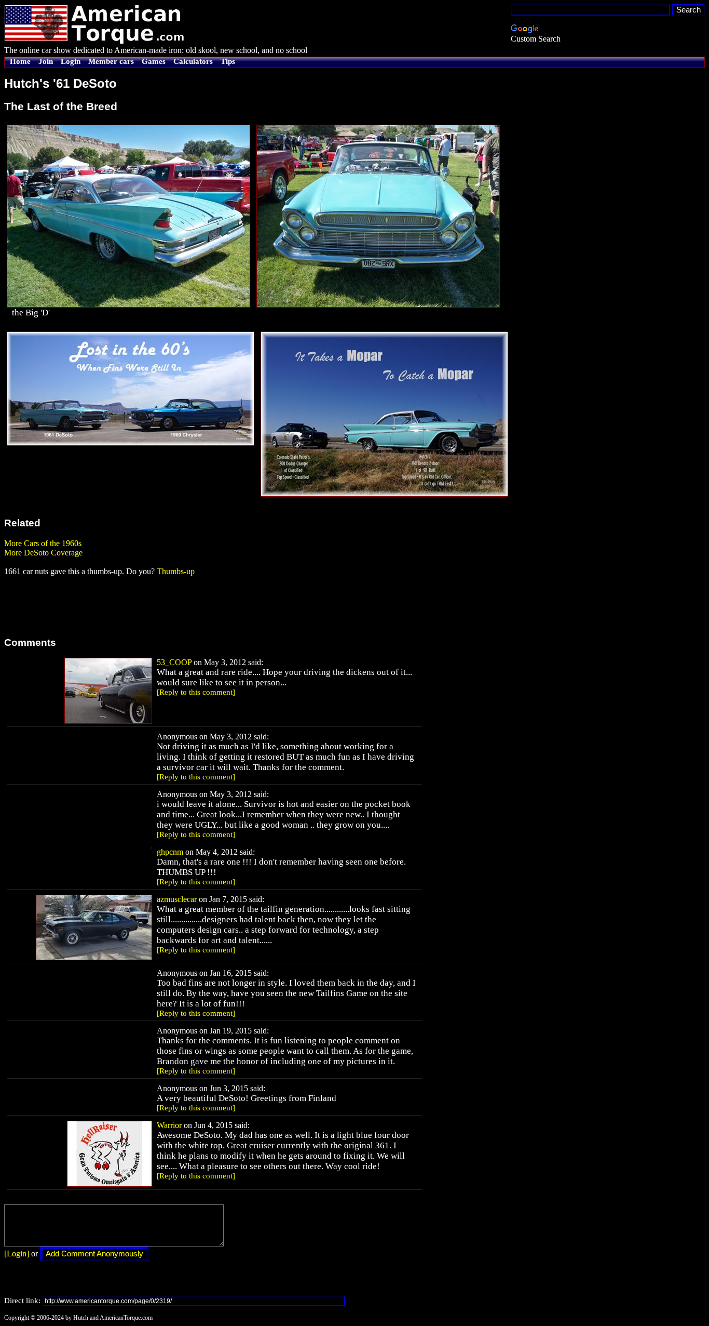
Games (154, 61)
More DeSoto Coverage (43, 552)
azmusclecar (177, 899)
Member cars (111, 61)
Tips (228, 61)
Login (70, 61)
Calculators (193, 61)
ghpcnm (170, 851)
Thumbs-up (176, 571)
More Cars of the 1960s (42, 543)
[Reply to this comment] (196, 692)
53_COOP (174, 662)
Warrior (169, 1125)
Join (45, 61)
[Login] (16, 1253)
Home (20, 61)
